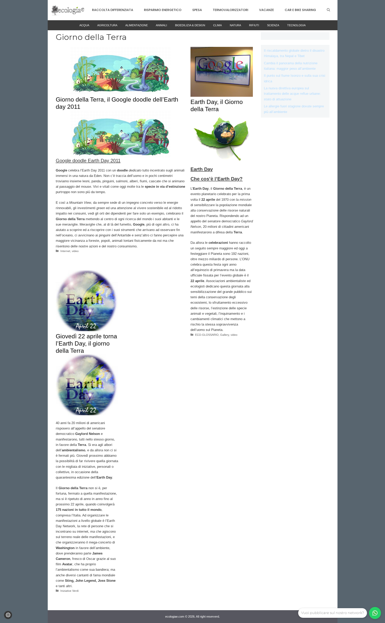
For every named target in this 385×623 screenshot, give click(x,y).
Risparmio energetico (162, 10)
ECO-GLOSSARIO (207, 334)
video (75, 251)
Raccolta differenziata (112, 10)
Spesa (197, 10)
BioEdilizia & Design (190, 25)
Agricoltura (107, 25)
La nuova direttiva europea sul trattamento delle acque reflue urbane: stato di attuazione (292, 93)
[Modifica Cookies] (8, 615)
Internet (65, 251)
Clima (217, 25)
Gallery (224, 334)
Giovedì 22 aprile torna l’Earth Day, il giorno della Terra (86, 343)
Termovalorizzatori (230, 10)
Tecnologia (296, 25)
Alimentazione (136, 25)
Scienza (273, 25)
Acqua (84, 25)
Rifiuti (254, 25)
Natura (235, 25)
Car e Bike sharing (300, 10)
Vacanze (266, 10)
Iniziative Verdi (69, 590)
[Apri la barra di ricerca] (328, 10)
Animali (161, 25)
